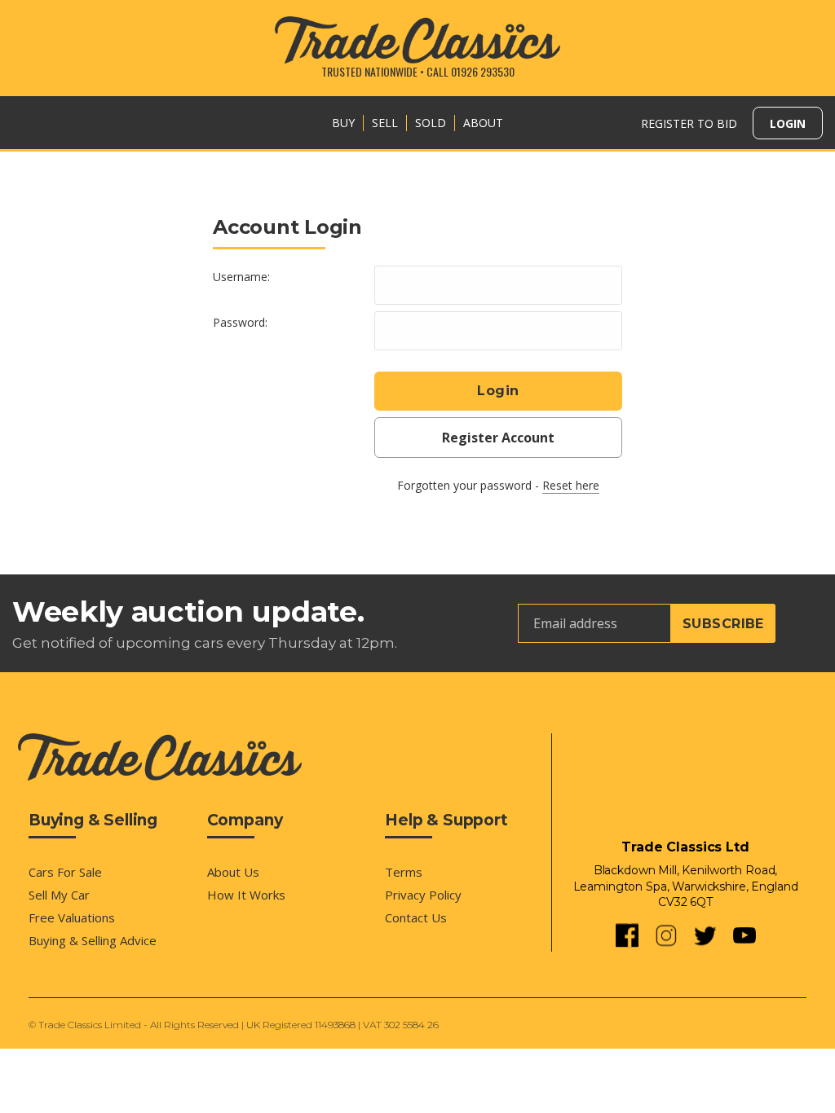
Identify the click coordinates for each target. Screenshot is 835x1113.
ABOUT (483, 122)
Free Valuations (72, 917)
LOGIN (788, 123)
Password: (240, 322)
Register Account (498, 438)
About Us (233, 872)
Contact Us (416, 917)
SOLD (430, 122)
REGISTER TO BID (689, 123)
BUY (343, 122)
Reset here (570, 485)
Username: (241, 276)
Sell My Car (59, 894)
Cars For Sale (65, 872)
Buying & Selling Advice (93, 940)
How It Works (246, 894)
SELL (385, 122)
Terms (403, 872)
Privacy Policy (423, 894)
